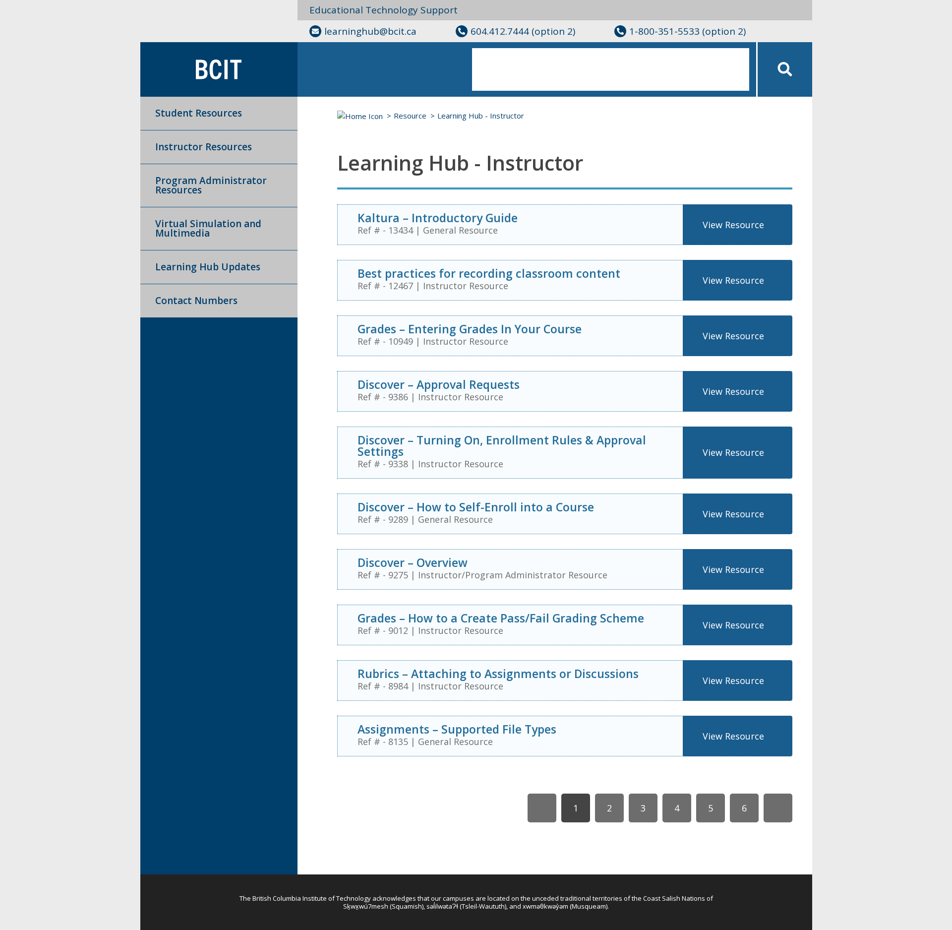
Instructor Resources (203, 146)
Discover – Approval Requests (438, 384)
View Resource (733, 225)
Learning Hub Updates (207, 266)
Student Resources (198, 113)
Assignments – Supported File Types (456, 729)
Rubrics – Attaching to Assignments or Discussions (498, 674)
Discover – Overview (412, 562)
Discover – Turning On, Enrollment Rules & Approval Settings (501, 445)
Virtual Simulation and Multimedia (208, 228)
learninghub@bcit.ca (370, 31)
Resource (410, 116)
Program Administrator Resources (211, 185)
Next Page (778, 808)
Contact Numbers (196, 300)
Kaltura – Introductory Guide (437, 218)
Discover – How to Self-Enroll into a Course (475, 507)
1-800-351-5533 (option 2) (687, 31)
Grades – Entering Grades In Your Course (469, 329)
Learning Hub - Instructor (480, 116)
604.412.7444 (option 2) (523, 31)
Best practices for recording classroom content (488, 273)
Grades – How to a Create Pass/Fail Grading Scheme (500, 618)
